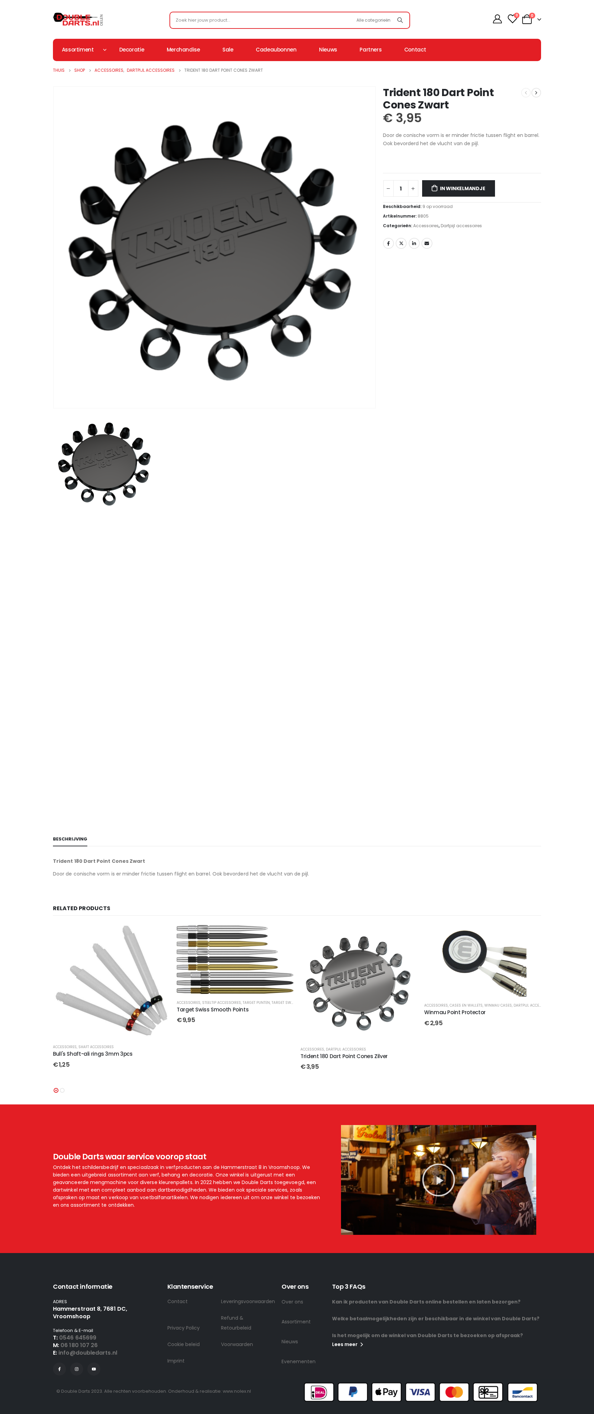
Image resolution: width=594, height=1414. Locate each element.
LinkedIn (414, 243)
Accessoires (426, 226)
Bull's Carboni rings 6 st (454, 1021)
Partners (371, 49)
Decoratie (131, 49)
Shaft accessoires (467, 1014)
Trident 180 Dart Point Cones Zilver (220, 1056)
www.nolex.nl (237, 1391)
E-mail (426, 243)
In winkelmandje (462, 188)
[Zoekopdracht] (400, 20)
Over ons (292, 1301)
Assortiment (296, 1321)
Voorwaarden (237, 1344)
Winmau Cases (374, 1005)
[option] (214, 463)
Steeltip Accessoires (97, 1002)
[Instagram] (76, 1369)
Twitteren (401, 243)
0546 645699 (77, 1338)
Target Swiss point (166, 1002)
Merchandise (183, 49)
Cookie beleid (183, 1344)
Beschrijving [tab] (70, 839)
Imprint (176, 1360)
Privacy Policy (183, 1327)
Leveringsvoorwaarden (248, 1301)
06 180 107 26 (79, 1345)
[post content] (111, 959)
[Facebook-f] (59, 1369)
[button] (56, 1090)
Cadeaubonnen (276, 49)
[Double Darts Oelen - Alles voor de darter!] (78, 19)
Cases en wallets (342, 1005)
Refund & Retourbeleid (236, 1322)
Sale (227, 49)
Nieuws (328, 49)
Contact (415, 49)
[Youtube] (93, 1369)
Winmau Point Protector (331, 1012)
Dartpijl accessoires (461, 226)
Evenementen (299, 1361)
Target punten (132, 1002)
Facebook (388, 243)
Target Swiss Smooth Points (89, 1009)
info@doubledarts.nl (87, 1353)
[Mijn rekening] (497, 18)
